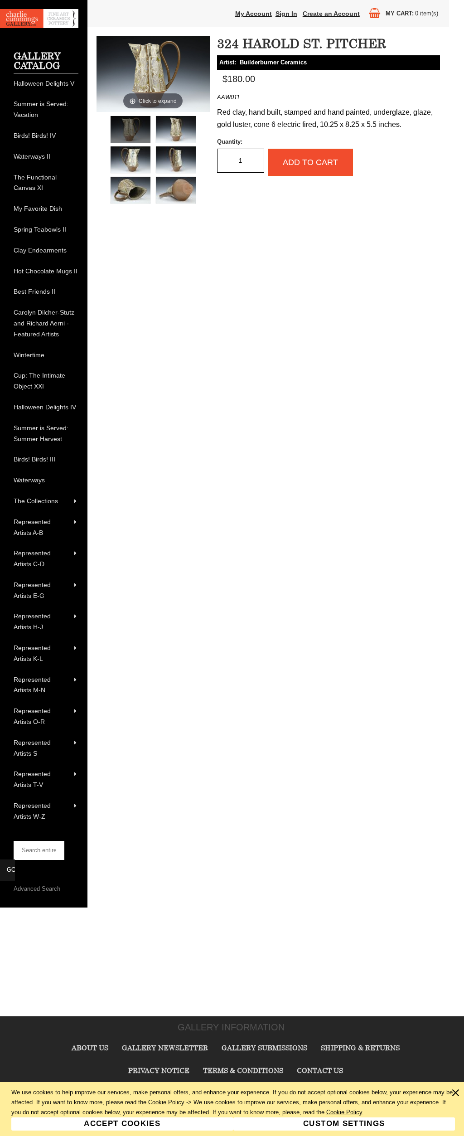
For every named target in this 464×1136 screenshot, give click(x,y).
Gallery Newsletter (165, 1048)
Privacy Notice (158, 1070)
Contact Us (320, 1070)
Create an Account (331, 13)
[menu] (46, 450)
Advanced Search (37, 888)
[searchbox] (39, 850)
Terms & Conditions (243, 1070)
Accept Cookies (122, 1123)
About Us (90, 1048)
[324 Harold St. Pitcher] (130, 129)
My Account (253, 13)
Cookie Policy (166, 1102)
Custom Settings (344, 1123)
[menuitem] (46, 83)
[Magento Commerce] (39, 26)
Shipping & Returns (360, 1048)
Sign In (286, 13)
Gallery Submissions (264, 1048)
